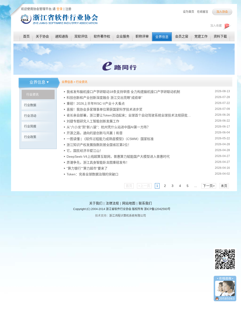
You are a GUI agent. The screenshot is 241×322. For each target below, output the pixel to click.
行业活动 (30, 115)
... (195, 186)
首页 (26, 36)
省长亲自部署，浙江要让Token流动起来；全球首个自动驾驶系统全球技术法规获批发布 (129, 115)
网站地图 (128, 203)
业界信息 (162, 37)
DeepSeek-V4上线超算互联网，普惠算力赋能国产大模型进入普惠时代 (118, 156)
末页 (224, 186)
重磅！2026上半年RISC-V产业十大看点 (96, 103)
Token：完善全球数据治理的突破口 (92, 174)
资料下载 (220, 36)
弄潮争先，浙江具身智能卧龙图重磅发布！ (98, 162)
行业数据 (30, 105)
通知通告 (61, 36)
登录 (59, 9)
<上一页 (144, 186)
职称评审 (142, 36)
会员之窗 (181, 36)
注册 (68, 9)
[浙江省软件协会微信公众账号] (225, 272)
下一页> (209, 186)
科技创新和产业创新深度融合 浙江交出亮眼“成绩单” (104, 97)
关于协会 (42, 36)
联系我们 (145, 203)
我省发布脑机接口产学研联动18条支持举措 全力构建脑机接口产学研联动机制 (123, 92)
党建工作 (201, 36)
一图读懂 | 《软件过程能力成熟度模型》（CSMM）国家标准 (110, 139)
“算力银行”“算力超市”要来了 (87, 168)
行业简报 (30, 126)
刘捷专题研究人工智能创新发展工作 (93, 121)
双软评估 (81, 36)
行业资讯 (32, 94)
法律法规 (112, 203)
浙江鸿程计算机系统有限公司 (127, 215)
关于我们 (95, 203)
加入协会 (222, 11)
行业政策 (30, 137)
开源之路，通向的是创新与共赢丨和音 (95, 133)
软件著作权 (102, 36)
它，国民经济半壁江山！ (85, 151)
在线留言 (202, 11)
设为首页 (188, 11)
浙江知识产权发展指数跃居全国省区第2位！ (99, 145)
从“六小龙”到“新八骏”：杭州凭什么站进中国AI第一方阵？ (108, 127)
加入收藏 (216, 25)
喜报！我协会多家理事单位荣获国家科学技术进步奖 (104, 109)
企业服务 (122, 36)
